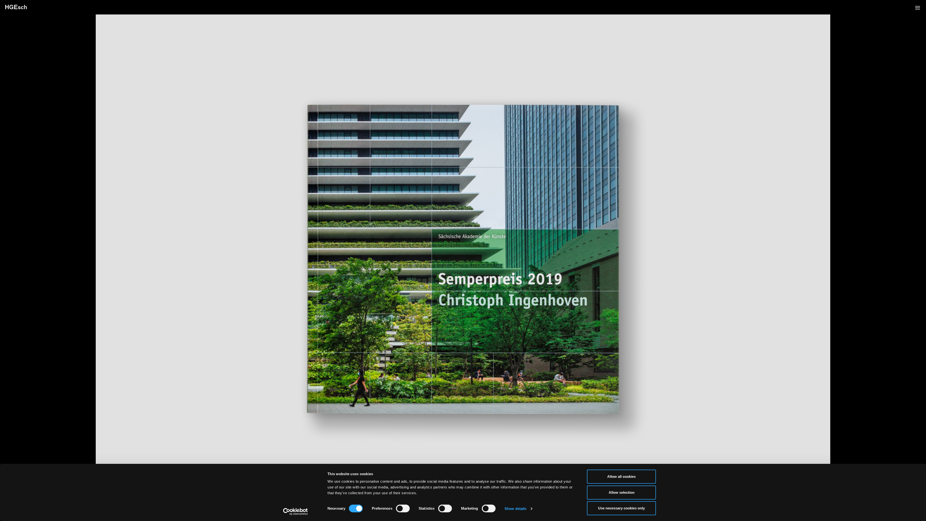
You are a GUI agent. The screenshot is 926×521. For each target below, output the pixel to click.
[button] (917, 8)
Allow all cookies (621, 476)
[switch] (403, 508)
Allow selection (621, 492)
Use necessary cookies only (621, 508)
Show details (515, 509)
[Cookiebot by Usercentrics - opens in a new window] (295, 511)
